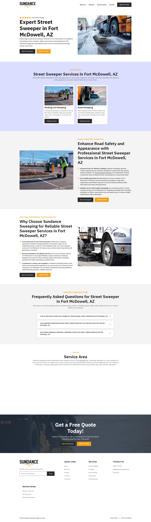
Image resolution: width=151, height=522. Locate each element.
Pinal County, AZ (26, 494)
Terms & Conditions (126, 518)
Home (66, 466)
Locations (67, 476)
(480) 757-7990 (117, 466)
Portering (91, 469)
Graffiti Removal (93, 479)
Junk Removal (92, 476)
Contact (111, 5)
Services (91, 5)
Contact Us (67, 479)
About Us (83, 5)
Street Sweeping (93, 466)
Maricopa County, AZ (28, 491)
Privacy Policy (114, 518)
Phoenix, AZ (116, 472)
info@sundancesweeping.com (121, 469)
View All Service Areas (28, 497)
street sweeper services (103, 173)
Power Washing (93, 472)
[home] (28, 4)
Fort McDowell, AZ (82, 360)
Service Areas (101, 5)
